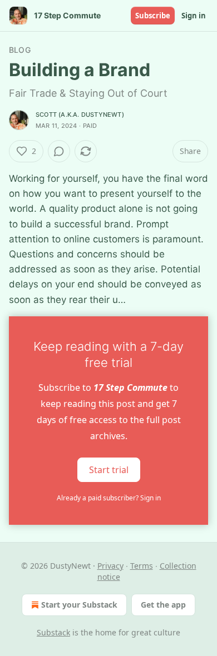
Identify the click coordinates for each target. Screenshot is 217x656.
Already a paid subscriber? (109, 498)
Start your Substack (79, 604)
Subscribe (152, 16)
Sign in (193, 16)
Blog (20, 49)
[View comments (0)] (59, 151)
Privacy (110, 565)
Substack (53, 632)
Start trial (109, 469)
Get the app (163, 604)
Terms (141, 565)
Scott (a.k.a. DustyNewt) (80, 114)
